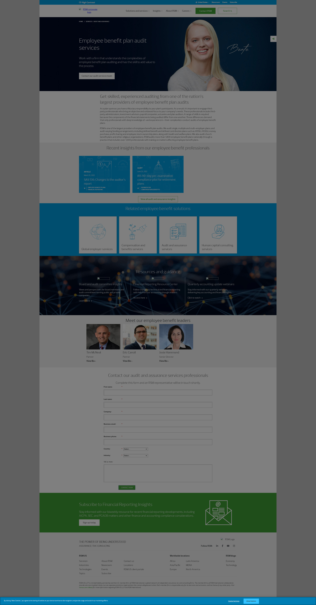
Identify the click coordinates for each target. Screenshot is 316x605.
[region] (158, 601)
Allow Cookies (251, 601)
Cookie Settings (233, 601)
